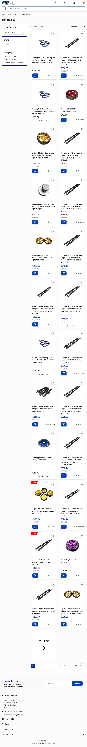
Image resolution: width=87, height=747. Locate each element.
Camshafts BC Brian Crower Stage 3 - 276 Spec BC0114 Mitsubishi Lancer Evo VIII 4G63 (71, 512)
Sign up (77, 683)
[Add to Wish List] (53, 34)
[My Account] (64, 2)
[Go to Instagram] (8, 719)
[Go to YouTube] (12, 719)
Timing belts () (10, 59)
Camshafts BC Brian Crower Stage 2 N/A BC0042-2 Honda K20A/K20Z (72, 360)
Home (4, 14)
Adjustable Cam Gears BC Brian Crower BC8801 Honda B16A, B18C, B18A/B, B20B (71, 611)
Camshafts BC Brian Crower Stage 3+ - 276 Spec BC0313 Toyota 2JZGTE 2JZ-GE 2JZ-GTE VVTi (43, 309)
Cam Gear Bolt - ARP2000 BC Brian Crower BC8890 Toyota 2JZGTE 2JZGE (43, 206)
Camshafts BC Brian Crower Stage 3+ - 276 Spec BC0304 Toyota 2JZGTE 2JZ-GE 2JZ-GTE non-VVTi (71, 409)
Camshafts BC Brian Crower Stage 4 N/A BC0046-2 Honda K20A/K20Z (43, 611)
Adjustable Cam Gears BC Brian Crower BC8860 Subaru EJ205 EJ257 (43, 511)
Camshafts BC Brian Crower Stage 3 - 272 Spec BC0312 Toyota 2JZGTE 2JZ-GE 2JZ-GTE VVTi (71, 61)
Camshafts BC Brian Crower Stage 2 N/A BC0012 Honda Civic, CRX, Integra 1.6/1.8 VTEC (71, 309)
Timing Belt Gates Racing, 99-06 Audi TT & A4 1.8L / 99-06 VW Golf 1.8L (43, 111)
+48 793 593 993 (15, 711)
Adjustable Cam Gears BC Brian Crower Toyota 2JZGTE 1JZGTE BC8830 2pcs (43, 257)
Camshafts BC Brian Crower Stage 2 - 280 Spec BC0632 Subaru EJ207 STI (43, 408)
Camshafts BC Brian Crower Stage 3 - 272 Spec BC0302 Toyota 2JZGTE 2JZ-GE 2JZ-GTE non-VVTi (71, 258)
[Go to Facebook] (3, 719)
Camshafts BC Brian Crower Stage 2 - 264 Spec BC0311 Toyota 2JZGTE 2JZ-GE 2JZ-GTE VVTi (71, 156)
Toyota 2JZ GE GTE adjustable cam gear (68, 110)
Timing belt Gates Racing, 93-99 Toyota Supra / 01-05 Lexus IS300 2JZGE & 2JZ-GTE (43, 60)
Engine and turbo (14, 14)
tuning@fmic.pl (18, 715)
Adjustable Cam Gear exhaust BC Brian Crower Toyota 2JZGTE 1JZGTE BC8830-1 (43, 155)
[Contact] (55, 2)
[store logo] (7, 3)
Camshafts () (10, 56)
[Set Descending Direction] (84, 26)
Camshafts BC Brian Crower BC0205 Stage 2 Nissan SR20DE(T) (43, 562)
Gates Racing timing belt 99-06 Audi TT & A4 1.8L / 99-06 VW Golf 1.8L (43, 360)
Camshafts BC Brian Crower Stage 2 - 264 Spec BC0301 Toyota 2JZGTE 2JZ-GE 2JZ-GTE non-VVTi (71, 207)
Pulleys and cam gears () (13, 62)
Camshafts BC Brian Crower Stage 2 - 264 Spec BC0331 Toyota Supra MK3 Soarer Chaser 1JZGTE (71, 461)
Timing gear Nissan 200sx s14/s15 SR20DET (42, 459)
